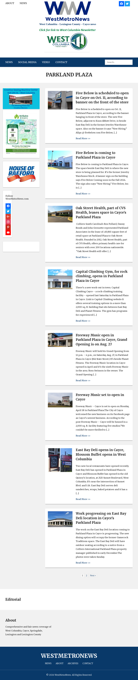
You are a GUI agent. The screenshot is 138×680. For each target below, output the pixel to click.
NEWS (23, 3)
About (9, 3)
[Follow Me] (127, 3)
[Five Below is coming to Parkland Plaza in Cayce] (60, 168)
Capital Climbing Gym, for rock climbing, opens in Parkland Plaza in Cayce (102, 276)
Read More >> (83, 138)
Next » (93, 575)
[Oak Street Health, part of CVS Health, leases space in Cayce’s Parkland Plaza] (60, 222)
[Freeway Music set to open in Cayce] (60, 406)
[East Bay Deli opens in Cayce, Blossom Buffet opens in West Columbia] (60, 472)
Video (46, 62)
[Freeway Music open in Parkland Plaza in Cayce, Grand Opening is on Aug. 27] (60, 346)
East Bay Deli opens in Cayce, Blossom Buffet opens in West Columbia (101, 454)
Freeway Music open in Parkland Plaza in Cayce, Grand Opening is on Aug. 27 (101, 339)
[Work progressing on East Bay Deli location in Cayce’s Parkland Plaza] (60, 526)
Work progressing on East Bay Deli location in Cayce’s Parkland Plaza (101, 518)
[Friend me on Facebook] (121, 3)
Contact (61, 62)
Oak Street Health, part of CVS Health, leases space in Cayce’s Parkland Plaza (101, 212)
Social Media (27, 62)
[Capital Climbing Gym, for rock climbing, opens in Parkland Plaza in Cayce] (60, 288)
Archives (73, 663)
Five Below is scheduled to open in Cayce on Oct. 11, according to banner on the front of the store (102, 97)
